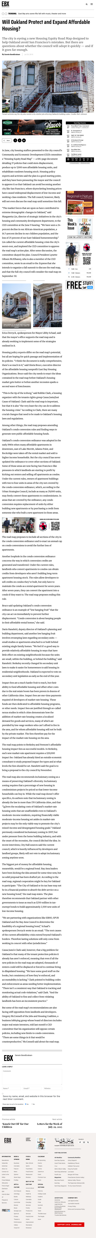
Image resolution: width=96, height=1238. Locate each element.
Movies (16, 1205)
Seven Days (17, 1177)
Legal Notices (58, 1204)
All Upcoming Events (41, 1162)
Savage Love (17, 1211)
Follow (89, 273)
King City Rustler (72, 1169)
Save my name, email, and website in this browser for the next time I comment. (31, 1097)
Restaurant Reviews (29, 1176)
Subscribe (5, 1163)
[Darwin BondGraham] (8, 1058)
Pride (39, 1202)
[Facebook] (15, 140)
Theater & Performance (17, 1221)
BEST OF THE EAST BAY (30, 1183)
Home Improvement (30, 1221)
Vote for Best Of (5, 1196)
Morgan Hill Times (73, 1174)
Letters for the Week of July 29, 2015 (49, 1125)
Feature (16, 1169)
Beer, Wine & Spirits (29, 1164)
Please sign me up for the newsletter (13, 1104)
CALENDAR (41, 1156)
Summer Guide (40, 1206)
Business (16, 1163)
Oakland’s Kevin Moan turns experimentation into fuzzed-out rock (45, 13)
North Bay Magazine (60, 1186)
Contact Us (5, 1171)
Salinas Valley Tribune (74, 1180)
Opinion (16, 1174)
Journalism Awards (73, 1203)
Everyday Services (28, 1204)
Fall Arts (40, 1191)
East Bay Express (60, 1160)
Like (90, 269)
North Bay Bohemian (61, 1171)
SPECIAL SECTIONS (41, 1186)
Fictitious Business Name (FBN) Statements (60, 1208)
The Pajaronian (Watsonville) (76, 1183)
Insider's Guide (40, 1198)
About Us (4, 1169)
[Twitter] (19, 140)
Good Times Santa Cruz (60, 1164)
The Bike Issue (42, 1213)
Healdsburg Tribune (73, 1163)
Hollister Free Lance (73, 1166)
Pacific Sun (58, 1174)
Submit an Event (41, 1173)
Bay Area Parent (59, 1180)
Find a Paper (5, 1186)
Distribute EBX (5, 1190)
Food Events (29, 1171)
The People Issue (41, 1218)
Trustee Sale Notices (60, 1215)
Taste (39, 1211)
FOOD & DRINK (28, 1158)
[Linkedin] (24, 140)
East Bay (57, 1183)
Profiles (16, 1180)
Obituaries (5, 1183)
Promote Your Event (42, 1179)
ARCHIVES (28, 1139)
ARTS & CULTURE (16, 1186)
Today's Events (40, 1167)
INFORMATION (6, 1156)
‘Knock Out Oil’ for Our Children (15, 1125)
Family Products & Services (29, 1210)
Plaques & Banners (5, 1201)
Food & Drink (29, 1216)
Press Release (6, 1180)
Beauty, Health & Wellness (28, 1193)
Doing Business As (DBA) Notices (60, 1212)
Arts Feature (17, 1191)
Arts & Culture (30, 1188)
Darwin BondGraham (12, 54)
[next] (6, 14)
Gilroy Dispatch (72, 1160)
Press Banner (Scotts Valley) (76, 1177)
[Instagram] (84, 1142)
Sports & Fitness (16, 1215)
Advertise (4, 1166)
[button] (87, 4)
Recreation (29, 1225)
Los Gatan (71, 1171)
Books (16, 1196)
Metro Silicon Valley (60, 1169)
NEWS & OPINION (16, 1158)
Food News (29, 1169)
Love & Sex (17, 1202)
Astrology (17, 1194)
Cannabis (16, 1166)
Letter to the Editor (5, 1176)
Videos (16, 1225)
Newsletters (5, 1160)
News (15, 1171)
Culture (16, 1199)
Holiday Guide (42, 1194)
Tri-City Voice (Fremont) (74, 1186)
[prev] (3, 14)
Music (15, 1208)
